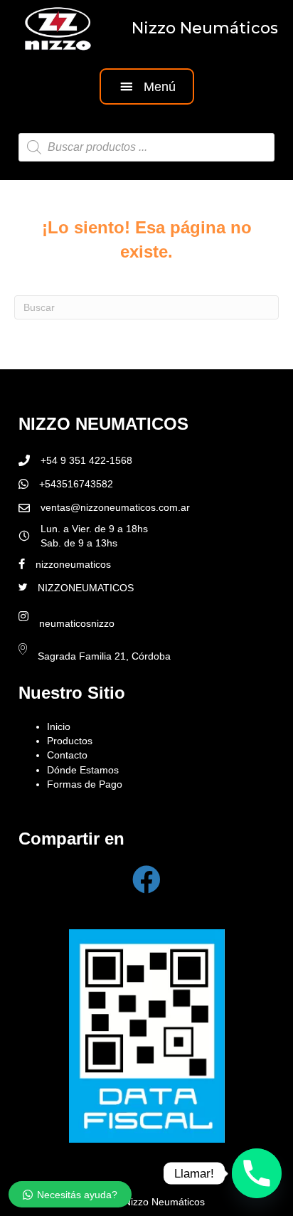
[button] (147, 86)
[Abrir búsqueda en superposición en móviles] (146, 147)
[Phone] (257, 1173)
